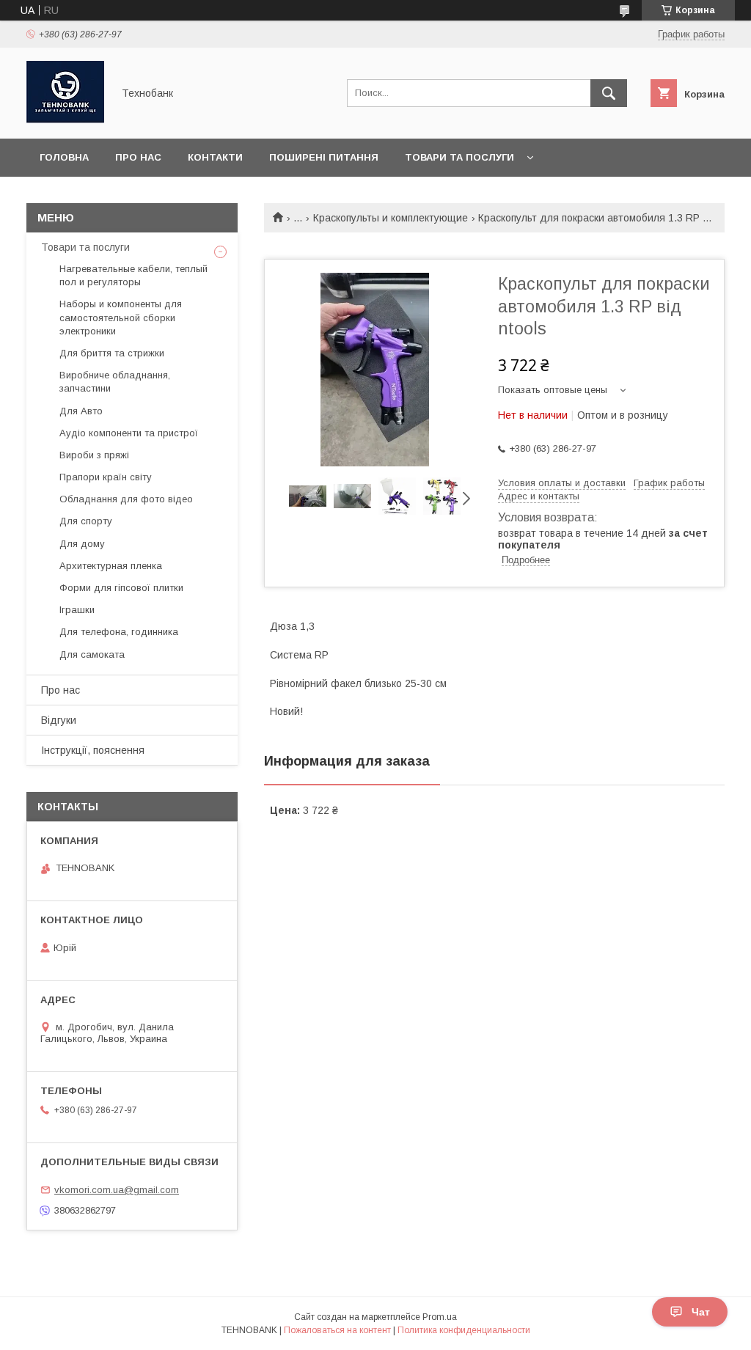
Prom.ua (439, 1317)
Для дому (82, 543)
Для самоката (92, 654)
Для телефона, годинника (118, 631)
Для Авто (81, 411)
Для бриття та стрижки (111, 353)
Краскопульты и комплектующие (390, 218)
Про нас (138, 157)
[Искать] (608, 93)
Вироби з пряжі (94, 455)
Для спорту (85, 521)
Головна (64, 157)
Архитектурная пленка (110, 565)
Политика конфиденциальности (464, 1330)
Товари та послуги (459, 157)
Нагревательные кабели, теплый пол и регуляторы (133, 275)
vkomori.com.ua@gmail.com (116, 1189)
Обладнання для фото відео (126, 499)
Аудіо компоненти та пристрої (128, 433)
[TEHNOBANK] (65, 119)
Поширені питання (323, 157)
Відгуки (58, 720)
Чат (701, 1312)
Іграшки (77, 609)
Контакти (215, 157)
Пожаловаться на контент (337, 1330)
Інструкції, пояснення (92, 750)
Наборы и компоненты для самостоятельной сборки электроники (120, 317)
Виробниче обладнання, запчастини (114, 382)
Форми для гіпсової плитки (121, 587)
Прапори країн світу (105, 477)
